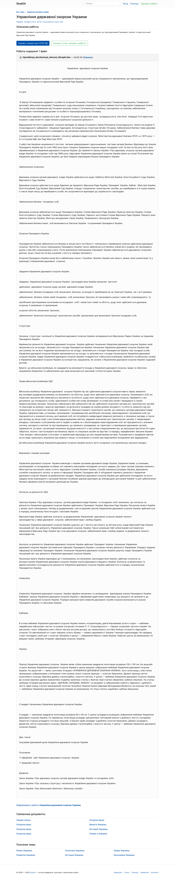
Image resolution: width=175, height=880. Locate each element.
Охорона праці (23, 824)
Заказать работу (149, 3)
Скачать (88, 57)
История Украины (98, 829)
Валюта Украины (97, 824)
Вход (125, 3)
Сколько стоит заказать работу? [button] (69, 43)
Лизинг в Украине (98, 833)
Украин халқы (23, 820)
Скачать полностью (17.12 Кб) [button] (33, 43)
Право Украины (121, 850)
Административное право (38, 12)
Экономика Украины (124, 855)
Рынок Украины (24, 850)
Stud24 (32, 872)
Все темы (20, 12)
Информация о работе (48, 805)
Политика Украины (74, 850)
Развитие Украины (25, 855)
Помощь (134, 3)
